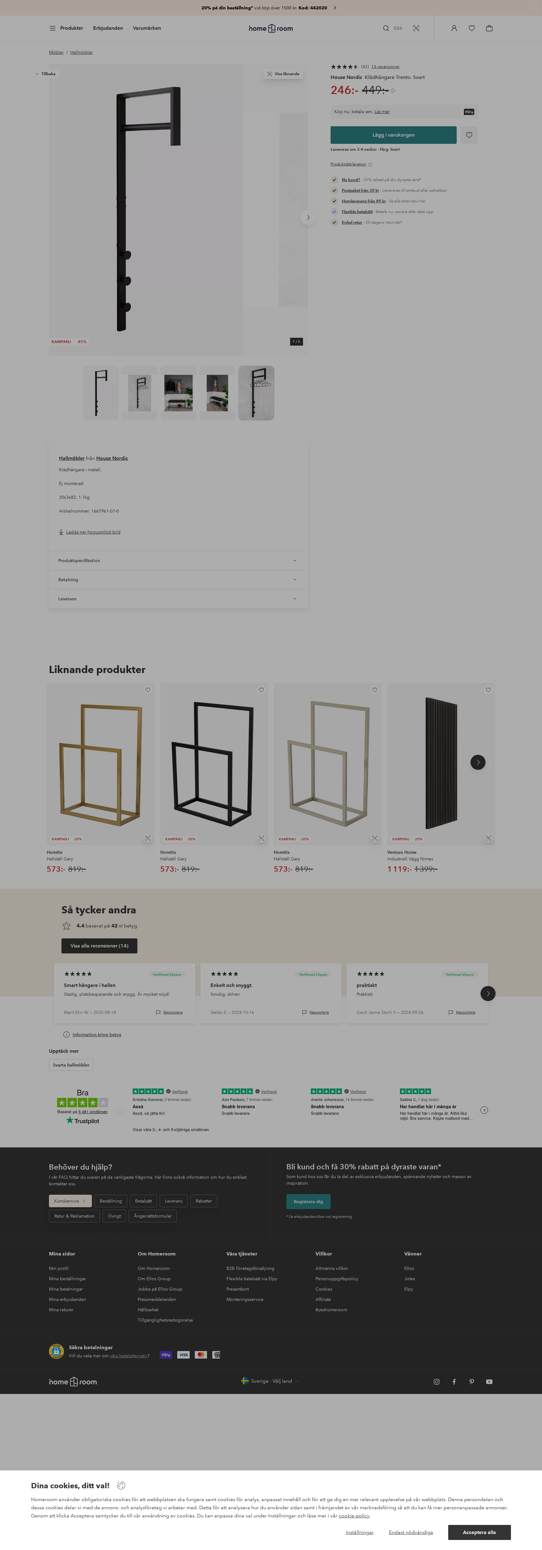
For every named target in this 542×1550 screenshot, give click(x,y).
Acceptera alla (479, 1532)
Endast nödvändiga (411, 1532)
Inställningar (360, 1532)
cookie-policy (354, 1516)
